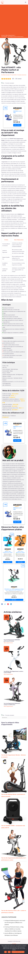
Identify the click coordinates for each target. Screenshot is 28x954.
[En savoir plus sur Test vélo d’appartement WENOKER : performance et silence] (14, 626)
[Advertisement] (14, 20)
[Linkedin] (11, 604)
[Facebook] (2, 604)
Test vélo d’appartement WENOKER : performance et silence (12, 640)
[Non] (26, 949)
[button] (7, 83)
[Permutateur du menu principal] (25, 2)
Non (9, 952)
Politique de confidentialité (18, 952)
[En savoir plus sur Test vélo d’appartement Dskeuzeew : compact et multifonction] (14, 689)
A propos (14, 943)
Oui (5, 952)
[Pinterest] (8, 604)
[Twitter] (5, 604)
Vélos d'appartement (8, 642)
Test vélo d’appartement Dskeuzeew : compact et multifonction (12, 704)
